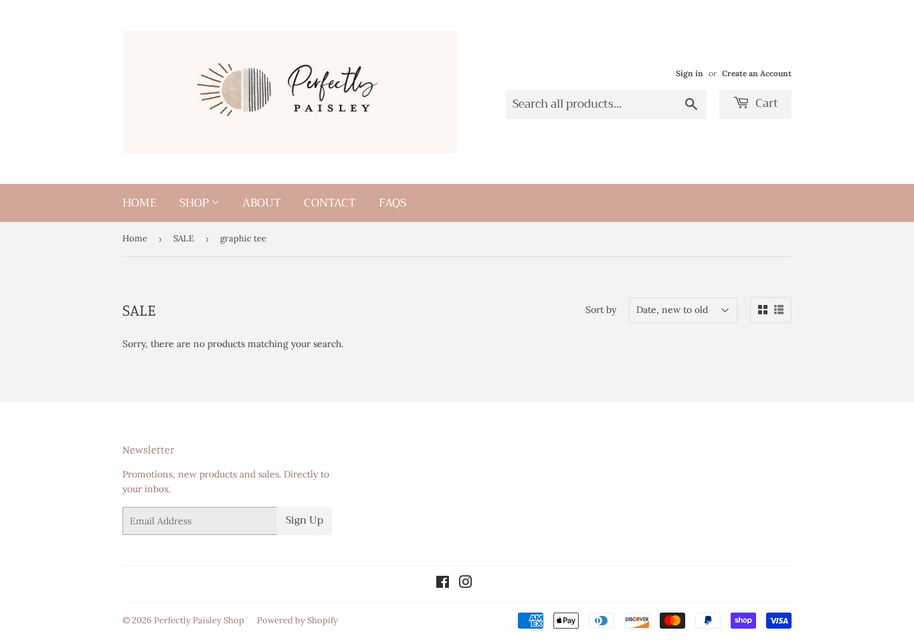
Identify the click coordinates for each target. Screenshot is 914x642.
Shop (195, 203)
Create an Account (757, 73)
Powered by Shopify (297, 620)
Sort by (600, 310)
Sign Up (304, 520)
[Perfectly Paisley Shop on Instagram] (465, 584)
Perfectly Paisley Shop (199, 620)
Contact (330, 203)
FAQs (392, 203)
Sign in (689, 73)
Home (139, 203)
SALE (183, 238)
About (261, 203)
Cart (765, 103)
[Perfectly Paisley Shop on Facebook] (443, 584)
